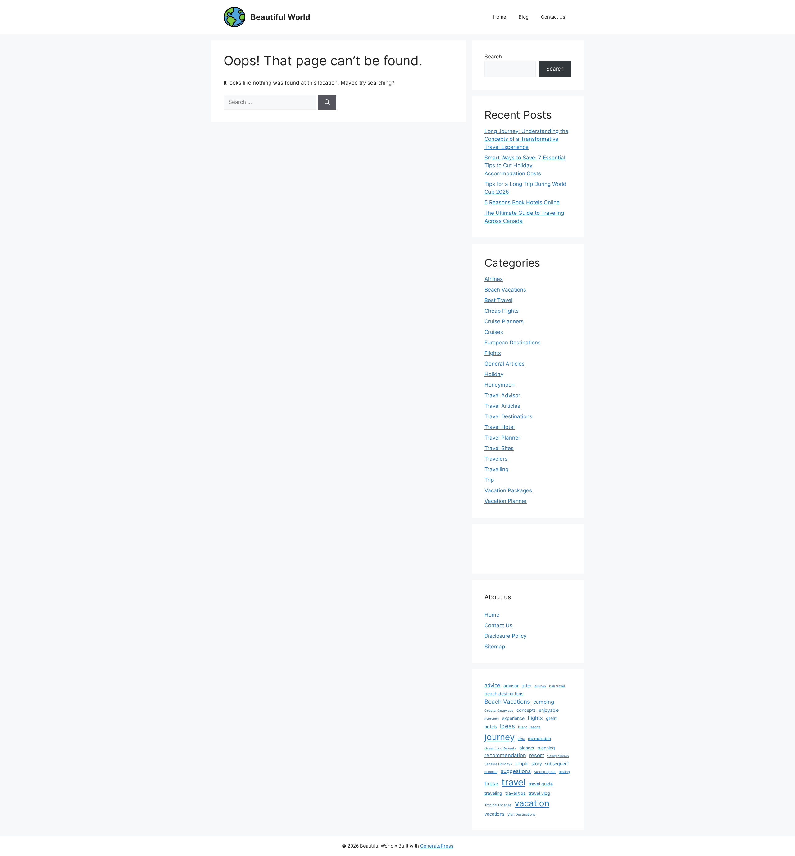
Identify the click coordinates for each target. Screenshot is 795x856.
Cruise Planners (504, 321)
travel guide (541, 783)
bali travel (557, 686)
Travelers (495, 459)
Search (493, 56)
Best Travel (498, 300)
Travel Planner (502, 438)
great (551, 718)
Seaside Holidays (498, 764)
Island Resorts (529, 727)
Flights (492, 353)
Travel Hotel (499, 427)
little (521, 739)
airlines (540, 686)
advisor (511, 685)
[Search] (327, 102)
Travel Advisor (502, 395)
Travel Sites (499, 448)
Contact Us (553, 17)
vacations (494, 814)
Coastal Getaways (498, 711)
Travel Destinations (508, 416)
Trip (489, 480)
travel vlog (539, 793)
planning (546, 747)
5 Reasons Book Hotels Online (522, 202)
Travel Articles (502, 406)
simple (521, 763)
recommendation (505, 755)
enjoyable (549, 710)
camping (543, 702)
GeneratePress (436, 846)
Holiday (493, 374)
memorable (539, 738)
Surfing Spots (545, 772)
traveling (493, 793)
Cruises (493, 332)
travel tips (515, 793)
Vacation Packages (508, 490)
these (491, 783)
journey (499, 737)
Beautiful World (280, 17)
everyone (491, 719)
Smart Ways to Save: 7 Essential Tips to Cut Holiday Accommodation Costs (524, 165)
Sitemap (494, 646)
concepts (526, 710)
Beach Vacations (505, 290)
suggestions (516, 771)
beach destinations (503, 693)
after (526, 685)
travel (513, 782)
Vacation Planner (505, 501)
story (536, 763)
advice (492, 685)
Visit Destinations (521, 814)
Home (499, 17)
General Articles (504, 364)
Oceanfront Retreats (500, 748)
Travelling (496, 469)
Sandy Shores (558, 756)
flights (535, 718)
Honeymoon (499, 385)
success (490, 772)
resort (536, 755)
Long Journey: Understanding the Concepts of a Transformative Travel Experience (526, 139)
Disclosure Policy (505, 636)
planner (526, 747)
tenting (564, 772)
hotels (490, 726)
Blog (524, 17)
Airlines (493, 279)
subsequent (557, 763)
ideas (507, 726)
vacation (532, 803)
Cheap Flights (501, 311)
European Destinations (512, 342)
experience (513, 718)
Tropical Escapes (497, 805)
